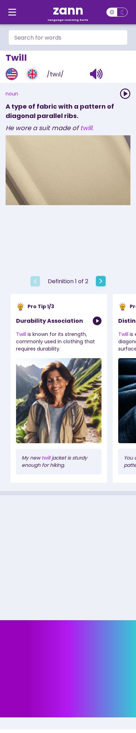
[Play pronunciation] (125, 94)
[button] (96, 74)
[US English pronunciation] (12, 74)
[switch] (117, 12)
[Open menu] (12, 12)
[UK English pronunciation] (32, 74)
